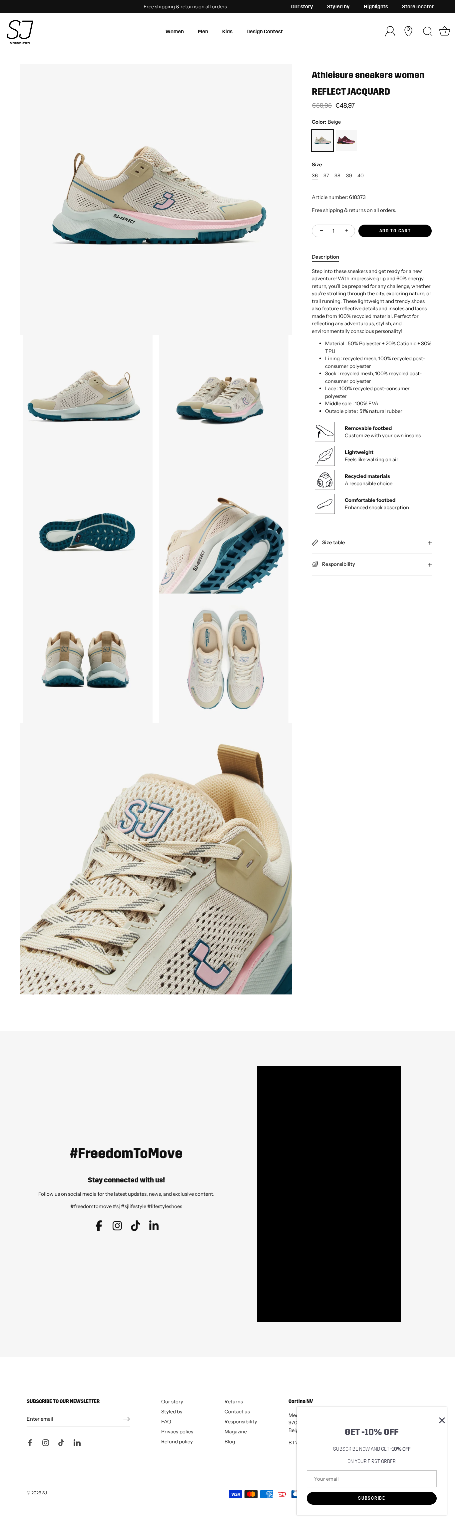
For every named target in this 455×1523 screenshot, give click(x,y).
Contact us (237, 1411)
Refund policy (177, 1441)
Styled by (338, 6)
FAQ (166, 1421)
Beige (322, 140)
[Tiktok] (61, 1442)
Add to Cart (395, 231)
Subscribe (371, 1498)
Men (203, 31)
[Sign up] (126, 1419)
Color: (326, 122)
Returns (234, 1401)
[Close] (438, 1415)
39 (349, 176)
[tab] (329, 257)
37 (326, 176)
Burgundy (346, 140)
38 (337, 176)
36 (315, 176)
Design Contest (264, 31)
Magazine (236, 1431)
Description (325, 257)
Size (317, 165)
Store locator (418, 6)
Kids (227, 31)
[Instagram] (45, 1442)
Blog (230, 1441)
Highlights (376, 6)
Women (175, 31)
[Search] (427, 31)
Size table (333, 542)
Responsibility (338, 564)
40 (360, 176)
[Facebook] (30, 1442)
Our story (302, 6)
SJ (44, 1492)
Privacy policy (177, 1431)
